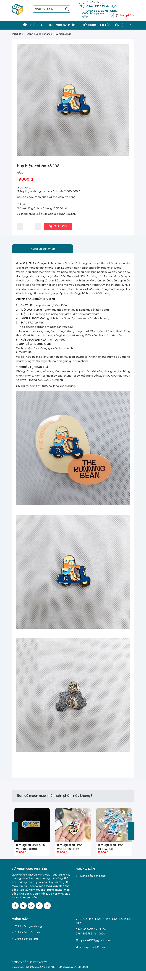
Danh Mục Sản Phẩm (61, 25)
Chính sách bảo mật (27, 932)
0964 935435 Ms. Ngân (102, 6)
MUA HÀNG (60, 226)
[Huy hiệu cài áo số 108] (73, 100)
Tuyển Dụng (87, 25)
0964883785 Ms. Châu (101, 11)
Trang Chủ (17, 34)
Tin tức (105, 25)
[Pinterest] (39, 905)
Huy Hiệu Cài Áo (62, 34)
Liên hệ (118, 25)
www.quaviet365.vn (92, 947)
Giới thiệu (37, 25)
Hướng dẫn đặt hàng (92, 876)
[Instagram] (47, 905)
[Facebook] (15, 905)
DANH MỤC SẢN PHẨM (38, 34)
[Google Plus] (31, 905)
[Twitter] (23, 905)
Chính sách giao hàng (28, 926)
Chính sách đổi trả (26, 939)
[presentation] (15, 831)
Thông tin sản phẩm (42, 248)
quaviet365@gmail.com (95, 940)
